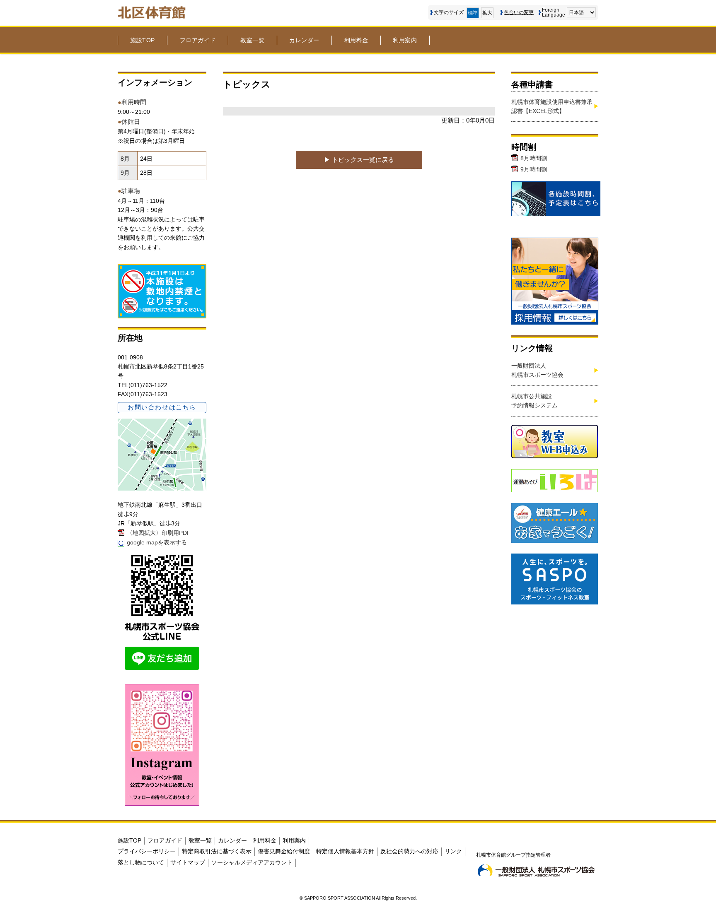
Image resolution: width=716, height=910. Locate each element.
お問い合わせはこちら (162, 407)
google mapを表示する (157, 542)
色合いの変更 (519, 12)
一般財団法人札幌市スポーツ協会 (537, 370)
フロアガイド (198, 40)
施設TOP (142, 40)
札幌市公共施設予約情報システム (534, 401)
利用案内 (405, 40)
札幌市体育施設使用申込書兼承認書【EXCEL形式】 (552, 106)
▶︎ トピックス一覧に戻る (359, 159)
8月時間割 (533, 158)
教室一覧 (252, 40)
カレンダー (304, 40)
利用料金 (356, 40)
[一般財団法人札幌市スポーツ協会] (536, 870)
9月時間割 (533, 169)
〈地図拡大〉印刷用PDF (159, 533)
